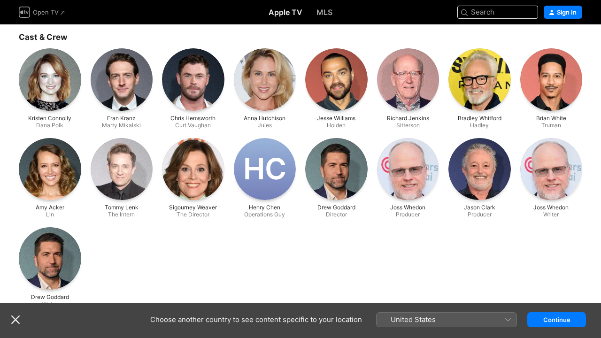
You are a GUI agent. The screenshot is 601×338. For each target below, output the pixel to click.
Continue (556, 319)
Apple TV (285, 12)
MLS (324, 12)
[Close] (15, 319)
